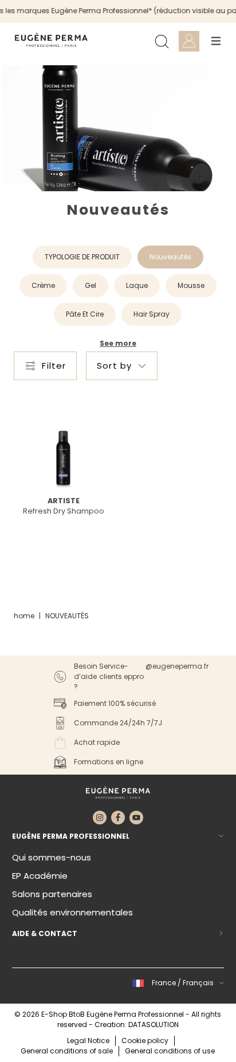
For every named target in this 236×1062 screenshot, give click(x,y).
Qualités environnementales (72, 912)
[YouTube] (136, 817)
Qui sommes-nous (51, 857)
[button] (176, 983)
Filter (54, 366)
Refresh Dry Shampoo (63, 511)
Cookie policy (144, 1040)
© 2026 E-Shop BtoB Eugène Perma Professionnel (100, 1014)
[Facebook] (118, 817)
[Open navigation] (216, 41)
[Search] (161, 41)
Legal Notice (88, 1040)
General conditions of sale (67, 1051)
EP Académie (40, 876)
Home (24, 616)
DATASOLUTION (153, 1024)
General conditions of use (170, 1051)
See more (118, 343)
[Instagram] (100, 817)
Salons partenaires (52, 894)
